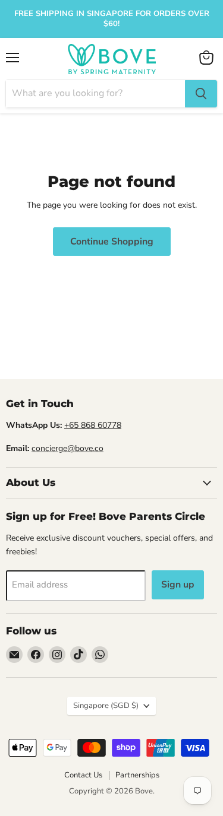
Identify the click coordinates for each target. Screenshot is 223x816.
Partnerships (137, 775)
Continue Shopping (111, 241)
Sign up (177, 584)
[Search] (201, 93)
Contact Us (83, 775)
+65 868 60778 (92, 425)
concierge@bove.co (67, 448)
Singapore (106, 705)
